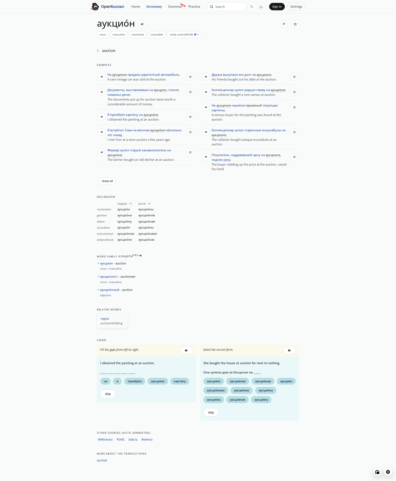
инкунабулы (271, 130)
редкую (250, 90)
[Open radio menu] (377, 472)
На (109, 74)
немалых (114, 94)
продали (133, 74)
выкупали (230, 74)
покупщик (270, 105)
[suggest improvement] (284, 24)
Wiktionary (105, 439)
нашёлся (238, 105)
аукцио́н (106, 263)
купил (124, 150)
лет (109, 135)
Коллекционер (223, 90)
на (151, 90)
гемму (260, 90)
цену (256, 155)
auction (102, 460)
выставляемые (137, 90)
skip (108, 394)
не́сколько (174, 130)
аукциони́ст (109, 276)
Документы (116, 90)
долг (247, 74)
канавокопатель (154, 150)
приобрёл (117, 115)
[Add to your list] (295, 24)
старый (135, 150)
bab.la (133, 439)
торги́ (104, 318)
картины (218, 110)
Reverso (146, 439)
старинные (252, 130)
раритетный (150, 74)
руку (227, 160)
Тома (128, 130)
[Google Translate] (252, 6)
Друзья (217, 74)
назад (117, 135)
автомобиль (170, 74)
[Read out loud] (142, 24)
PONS (121, 439)
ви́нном (143, 130)
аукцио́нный (109, 290)
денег (126, 94)
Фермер (113, 150)
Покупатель (220, 155)
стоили (173, 90)
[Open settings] (388, 472)
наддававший (241, 155)
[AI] (261, 6)
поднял (217, 160)
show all (107, 181)
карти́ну (132, 115)
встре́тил (117, 130)
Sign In (277, 6)
